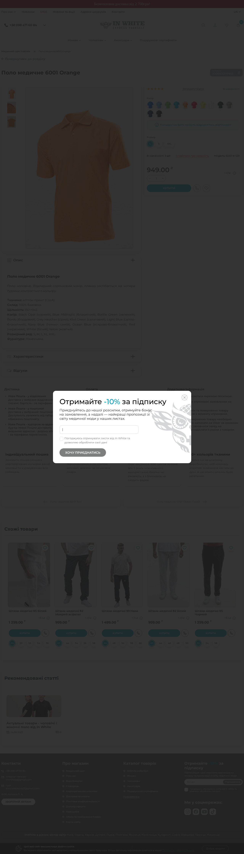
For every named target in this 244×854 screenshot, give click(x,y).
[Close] (184, 397)
